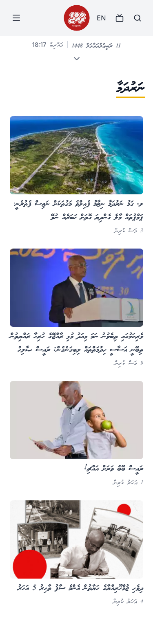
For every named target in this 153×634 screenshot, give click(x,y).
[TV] (119, 18)
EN (101, 18)
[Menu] (16, 18)
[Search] (137, 18)
